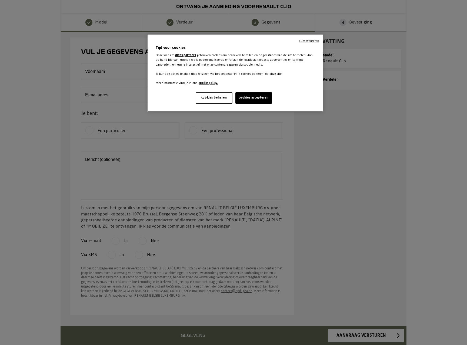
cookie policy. (208, 83)
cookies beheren (214, 97)
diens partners (185, 55)
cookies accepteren (253, 97)
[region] (235, 73)
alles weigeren (309, 41)
